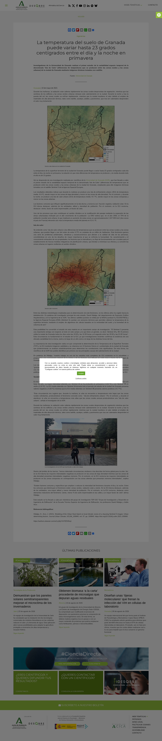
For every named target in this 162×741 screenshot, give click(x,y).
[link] (159, 15)
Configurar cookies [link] (81, 378)
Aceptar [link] (81, 373)
